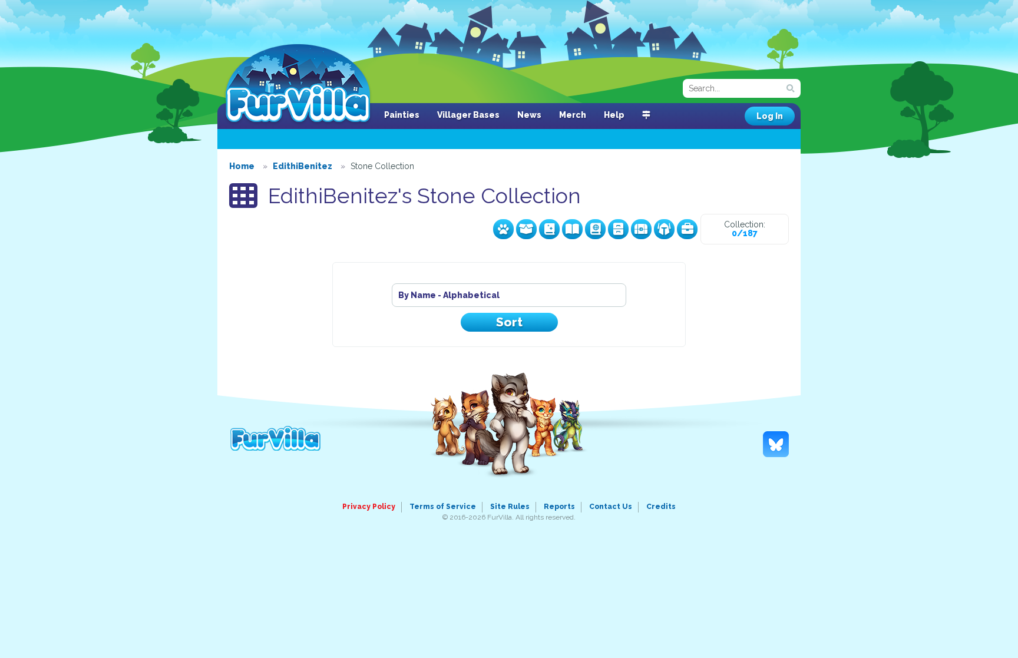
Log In (769, 116)
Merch (572, 115)
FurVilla (297, 84)
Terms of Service (442, 506)
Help (614, 115)
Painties (401, 115)
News (529, 115)
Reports (559, 506)
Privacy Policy (368, 506)
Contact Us (610, 506)
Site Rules (510, 506)
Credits (661, 506)
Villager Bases (468, 115)
